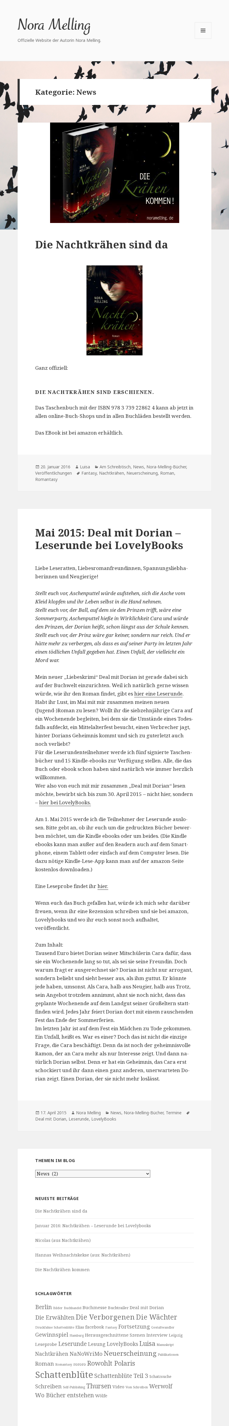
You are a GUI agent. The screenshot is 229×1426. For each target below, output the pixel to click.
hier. (103, 886)
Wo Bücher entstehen (64, 1395)
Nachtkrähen (111, 473)
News (138, 467)
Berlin (43, 1307)
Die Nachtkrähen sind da (101, 244)
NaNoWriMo (86, 1353)
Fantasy (89, 473)
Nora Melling (88, 1112)
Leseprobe (46, 1344)
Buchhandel (72, 1308)
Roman (167, 473)
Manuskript (165, 1345)
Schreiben (48, 1386)
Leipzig (176, 1335)
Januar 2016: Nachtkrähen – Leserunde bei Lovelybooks (93, 1225)
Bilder (58, 1308)
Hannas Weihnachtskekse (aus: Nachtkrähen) (82, 1255)
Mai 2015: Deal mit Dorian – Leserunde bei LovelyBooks (109, 538)
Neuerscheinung (142, 473)
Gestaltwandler (162, 1327)
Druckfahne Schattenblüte (54, 1327)
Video (118, 1387)
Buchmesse (95, 1307)
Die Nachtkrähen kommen (62, 1269)
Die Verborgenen (105, 1317)
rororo (79, 1364)
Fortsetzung (134, 1326)
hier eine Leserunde (158, 693)
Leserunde (79, 1119)
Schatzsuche (160, 1376)
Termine (174, 1112)
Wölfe (101, 1396)
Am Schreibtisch (115, 467)
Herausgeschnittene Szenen (115, 1335)
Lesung (97, 1344)
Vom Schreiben (137, 1387)
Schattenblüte (64, 1375)
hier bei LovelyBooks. (65, 802)
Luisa (85, 467)
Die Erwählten (55, 1317)
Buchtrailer (118, 1307)
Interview (157, 1335)
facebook (94, 1327)
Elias (79, 1327)
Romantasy (46, 479)
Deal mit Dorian (50, 1119)
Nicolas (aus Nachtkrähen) (63, 1240)
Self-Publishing (74, 1387)
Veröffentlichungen (53, 473)
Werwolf (160, 1386)
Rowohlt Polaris (111, 1363)
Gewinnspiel (51, 1334)
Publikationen (168, 1354)
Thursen (98, 1386)
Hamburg (76, 1335)
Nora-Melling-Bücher (166, 467)
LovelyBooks (103, 1119)
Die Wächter (156, 1317)
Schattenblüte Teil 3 (121, 1376)
